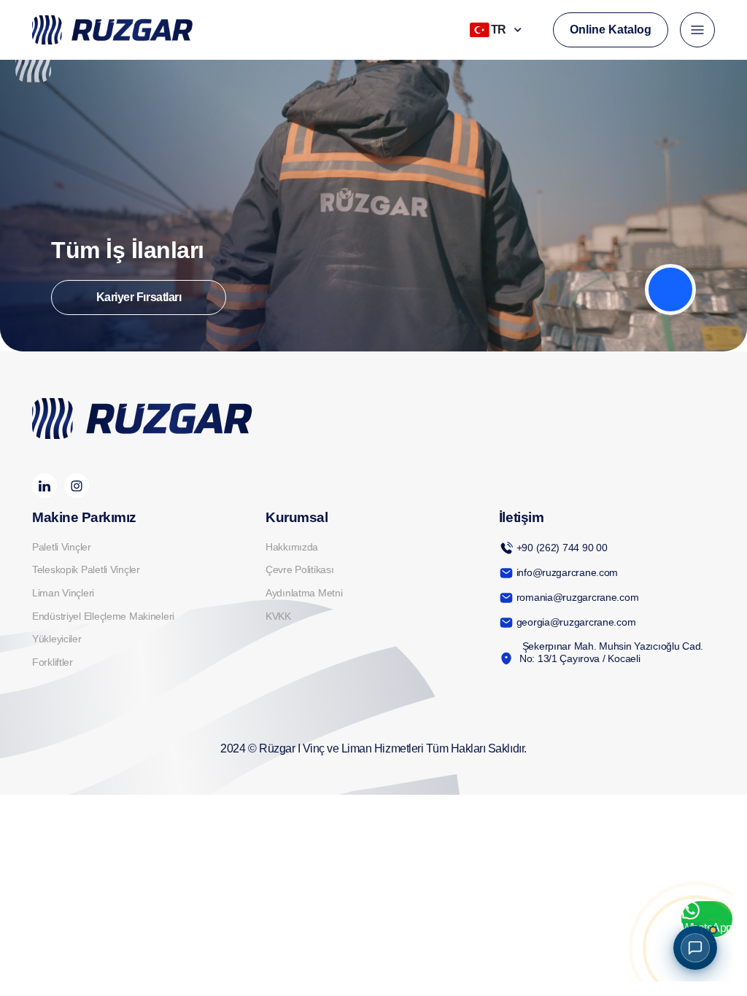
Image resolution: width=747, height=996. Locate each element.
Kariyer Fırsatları (138, 297)
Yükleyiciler (57, 639)
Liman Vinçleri (63, 593)
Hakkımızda (292, 547)
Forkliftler (52, 662)
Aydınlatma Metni (304, 593)
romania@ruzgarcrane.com (577, 597)
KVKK (278, 616)
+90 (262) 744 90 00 (562, 547)
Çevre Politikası (300, 569)
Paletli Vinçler (61, 547)
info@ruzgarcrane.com (567, 572)
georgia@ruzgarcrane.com (576, 622)
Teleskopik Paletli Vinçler (86, 569)
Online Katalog (610, 29)
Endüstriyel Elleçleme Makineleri (103, 616)
